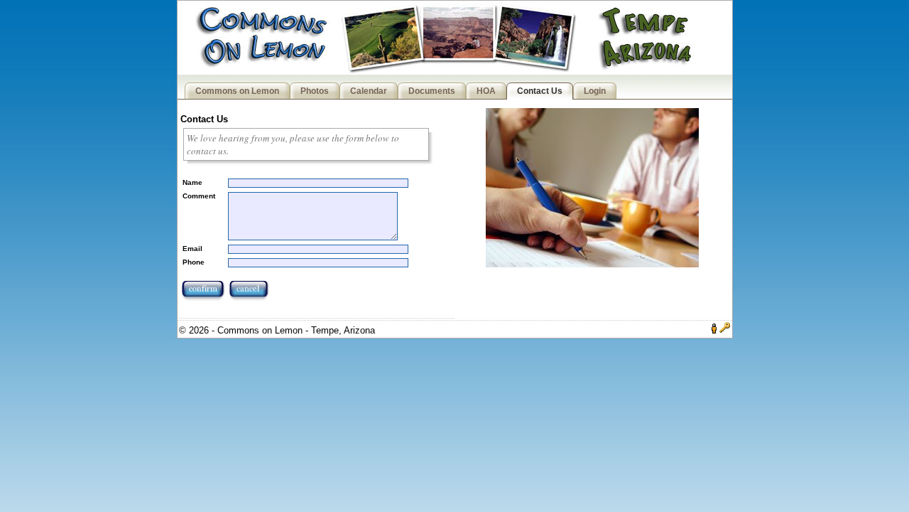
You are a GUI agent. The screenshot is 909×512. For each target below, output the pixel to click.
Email (192, 248)
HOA (486, 91)
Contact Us (539, 91)
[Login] (725, 330)
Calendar (368, 91)
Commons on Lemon (237, 91)
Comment (199, 196)
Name (192, 182)
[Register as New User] (714, 330)
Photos (314, 91)
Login (595, 91)
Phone (194, 262)
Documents (431, 91)
